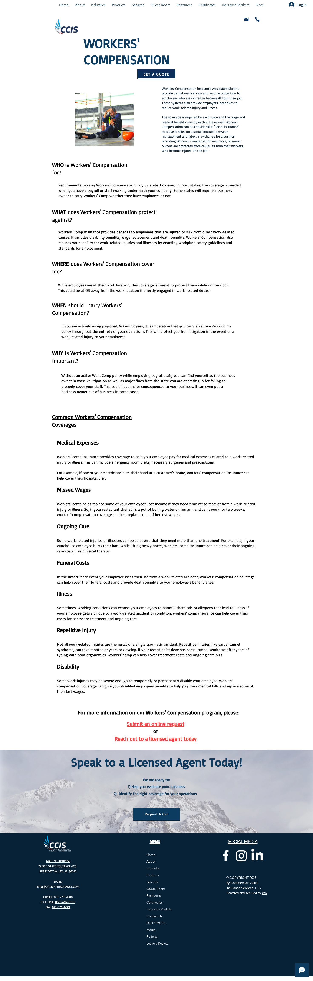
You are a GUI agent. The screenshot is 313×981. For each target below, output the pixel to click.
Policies (151, 936)
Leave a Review (157, 943)
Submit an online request (155, 723)
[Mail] (246, 19)
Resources (153, 896)
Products (152, 875)
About (150, 861)
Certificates (154, 902)
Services (152, 882)
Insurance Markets (159, 909)
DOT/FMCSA (155, 923)
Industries (153, 868)
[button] (156, 814)
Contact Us (154, 916)
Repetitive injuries (194, 644)
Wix (264, 893)
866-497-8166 (65, 902)
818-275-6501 (61, 907)
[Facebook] (225, 855)
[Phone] (257, 19)
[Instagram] (241, 855)
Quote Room (155, 889)
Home (150, 855)
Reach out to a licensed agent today (156, 738)
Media (150, 930)
